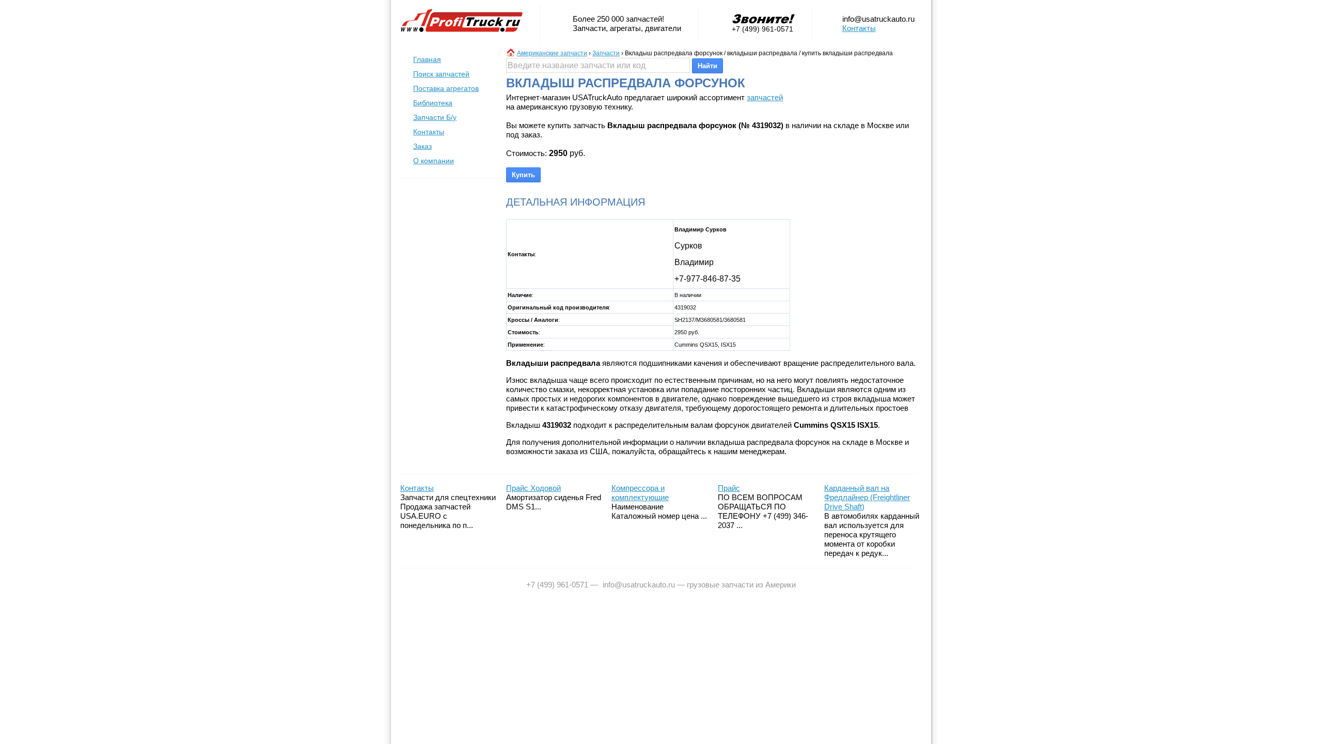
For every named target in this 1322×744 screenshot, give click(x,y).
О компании (433, 161)
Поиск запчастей (441, 74)
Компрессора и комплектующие (640, 493)
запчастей (765, 97)
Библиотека (432, 103)
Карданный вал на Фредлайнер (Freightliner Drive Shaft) (867, 497)
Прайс (729, 488)
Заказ (422, 146)
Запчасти (606, 53)
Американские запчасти (552, 53)
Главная (427, 59)
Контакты (859, 28)
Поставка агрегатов (446, 88)
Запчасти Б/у (435, 117)
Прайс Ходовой (533, 488)
